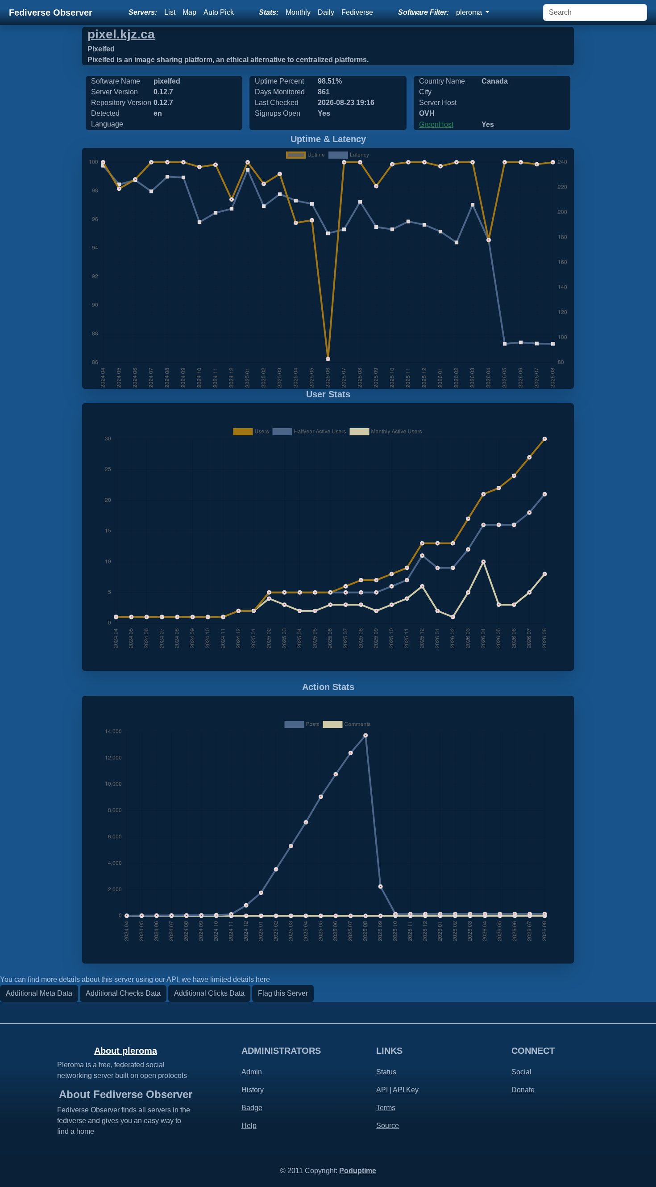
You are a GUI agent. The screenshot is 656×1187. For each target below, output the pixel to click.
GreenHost (436, 124)
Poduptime (357, 1170)
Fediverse (357, 12)
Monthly (298, 12)
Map (189, 12)
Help (249, 1125)
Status (386, 1072)
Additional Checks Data (123, 993)
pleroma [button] (470, 12)
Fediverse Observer (50, 12)
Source (387, 1125)
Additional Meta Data (39, 993)
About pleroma (125, 1051)
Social (521, 1072)
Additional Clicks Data (209, 993)
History (252, 1090)
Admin (251, 1072)
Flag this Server (283, 993)
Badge (251, 1107)
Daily (326, 12)
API (382, 1090)
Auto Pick (218, 12)
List (169, 12)
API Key (406, 1090)
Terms (385, 1107)
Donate (523, 1090)
